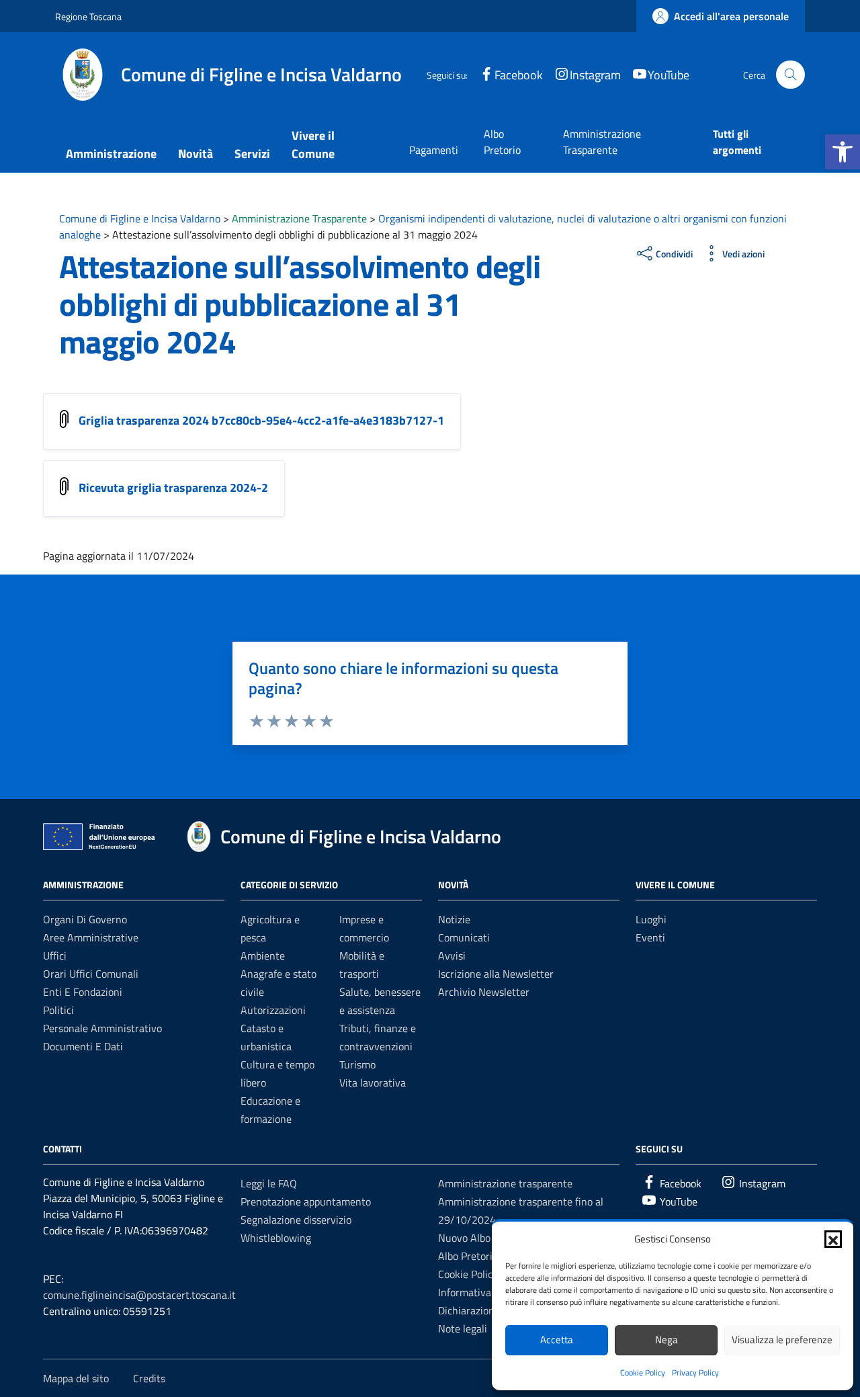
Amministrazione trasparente (505, 1183)
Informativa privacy (482, 1292)
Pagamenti (433, 150)
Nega (666, 1339)
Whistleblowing (276, 1238)
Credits (149, 1378)
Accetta (556, 1339)
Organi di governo (85, 919)
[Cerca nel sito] (790, 74)
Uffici (55, 955)
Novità (195, 153)
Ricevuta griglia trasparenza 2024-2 (173, 487)
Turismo (357, 1064)
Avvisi (452, 955)
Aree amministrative (90, 937)
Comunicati (464, 937)
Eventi (650, 937)
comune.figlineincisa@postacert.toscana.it (139, 1295)
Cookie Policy (642, 1372)
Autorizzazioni (273, 1010)
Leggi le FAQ (269, 1183)
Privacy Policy (695, 1372)
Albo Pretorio (502, 142)
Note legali (462, 1328)
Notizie (454, 919)
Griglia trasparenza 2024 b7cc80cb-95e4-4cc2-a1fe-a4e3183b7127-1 (261, 420)
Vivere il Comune (313, 144)
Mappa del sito (76, 1378)
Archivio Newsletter (483, 992)
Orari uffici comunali (90, 974)
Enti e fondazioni (82, 992)
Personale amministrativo (102, 1028)
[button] (842, 151)
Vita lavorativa (372, 1082)
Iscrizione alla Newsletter (496, 974)
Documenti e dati (83, 1046)
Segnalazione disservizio (296, 1220)
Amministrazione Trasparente (602, 142)
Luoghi (651, 919)
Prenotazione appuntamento (306, 1201)
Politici (58, 1010)
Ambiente (263, 955)
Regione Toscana (88, 16)
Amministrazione (111, 153)
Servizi (252, 153)
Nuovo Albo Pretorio (484, 1238)
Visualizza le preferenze (782, 1339)
